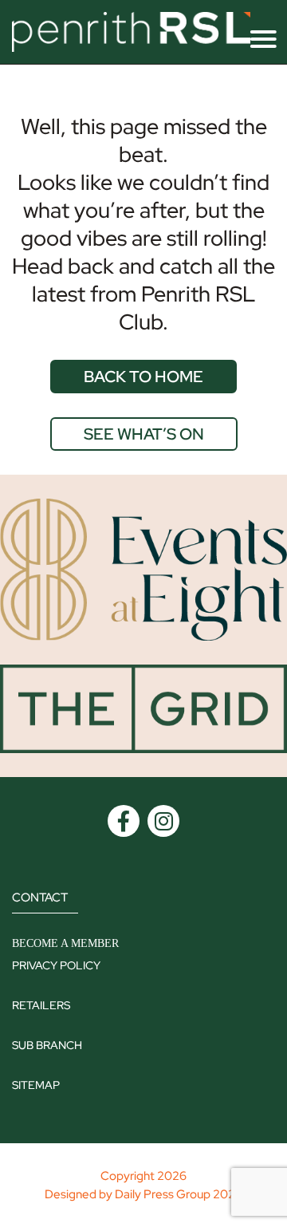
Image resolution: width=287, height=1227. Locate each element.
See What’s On (144, 434)
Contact (40, 897)
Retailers (41, 1005)
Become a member (65, 943)
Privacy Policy (56, 965)
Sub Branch (47, 1045)
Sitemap (36, 1085)
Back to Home (143, 376)
